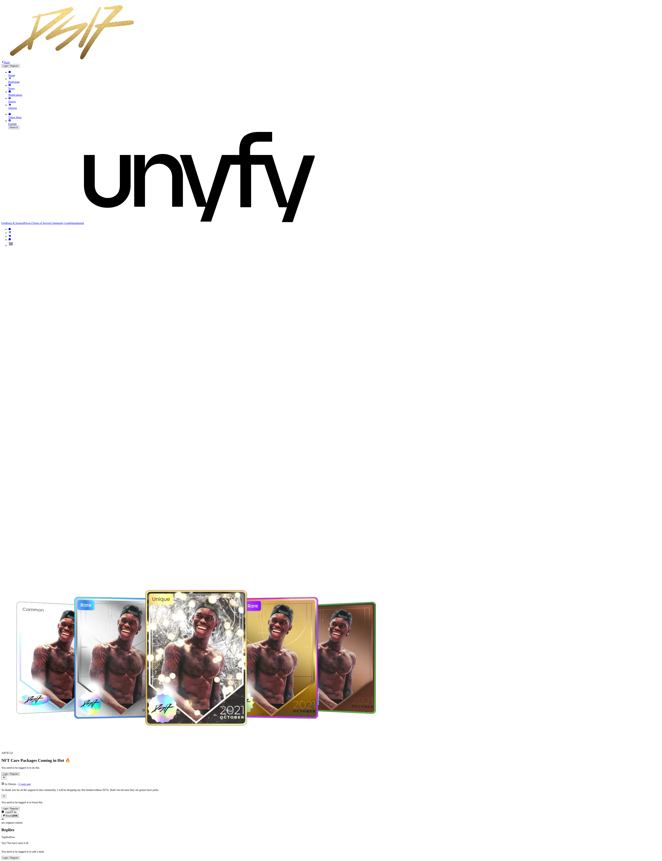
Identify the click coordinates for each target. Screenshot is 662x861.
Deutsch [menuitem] (14, 127)
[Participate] (9, 232)
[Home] (9, 229)
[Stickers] (9, 236)
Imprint (80, 223)
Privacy (28, 223)
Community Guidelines (63, 223)
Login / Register (10, 774)
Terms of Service (41, 223)
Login (10, 66)
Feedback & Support (12, 223)
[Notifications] (9, 239)
